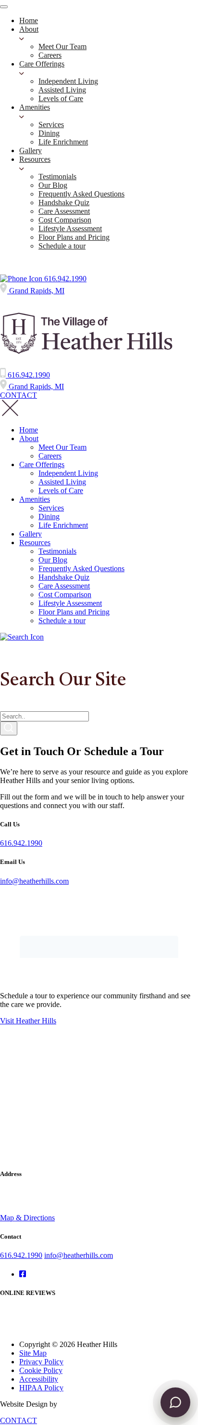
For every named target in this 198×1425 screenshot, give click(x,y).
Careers (50, 456)
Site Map (33, 1353)
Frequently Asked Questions (81, 568)
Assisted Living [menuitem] (62, 90)
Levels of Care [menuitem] (60, 98)
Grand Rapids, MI (35, 291)
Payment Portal (23, 262)
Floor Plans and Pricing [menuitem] (74, 237)
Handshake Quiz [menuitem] (63, 202)
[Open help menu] (175, 1402)
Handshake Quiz (63, 577)
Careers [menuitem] (50, 55)
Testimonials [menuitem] (57, 176)
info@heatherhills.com (34, 881)
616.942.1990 (64, 279)
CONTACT (18, 395)
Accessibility (38, 1379)
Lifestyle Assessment (70, 603)
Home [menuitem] (28, 20)
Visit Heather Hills (28, 1021)
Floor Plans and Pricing (74, 612)
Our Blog (52, 560)
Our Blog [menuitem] (52, 185)
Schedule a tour (62, 620)
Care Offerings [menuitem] (41, 64)
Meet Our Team (62, 447)
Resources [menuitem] (34, 159)
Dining (49, 516)
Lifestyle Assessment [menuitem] (70, 228)
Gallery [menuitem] (30, 150)
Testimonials (57, 551)
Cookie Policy (40, 1370)
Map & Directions (27, 1218)
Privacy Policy (41, 1362)
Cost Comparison (64, 594)
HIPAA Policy (41, 1388)
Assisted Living (62, 482)
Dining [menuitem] (49, 133)
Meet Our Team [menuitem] (62, 46)
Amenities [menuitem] (34, 107)
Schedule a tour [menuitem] (62, 246)
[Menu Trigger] (4, 6)
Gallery (30, 534)
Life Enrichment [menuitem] (63, 142)
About (28, 438)
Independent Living (68, 473)
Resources (34, 542)
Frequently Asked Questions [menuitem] (81, 194)
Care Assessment (64, 586)
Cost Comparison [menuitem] (64, 220)
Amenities (34, 499)
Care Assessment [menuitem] (64, 211)
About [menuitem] (28, 29)
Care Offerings (41, 464)
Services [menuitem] (51, 124)
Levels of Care (60, 490)
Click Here (16, 1328)
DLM (67, 1404)
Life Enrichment (63, 525)
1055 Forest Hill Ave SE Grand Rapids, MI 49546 (38, 1197)
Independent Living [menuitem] (68, 81)
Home (28, 430)
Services (51, 508)
